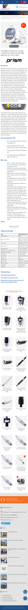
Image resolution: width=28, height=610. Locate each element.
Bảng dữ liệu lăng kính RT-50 (8, 275)
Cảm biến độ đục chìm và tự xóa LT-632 (7, 369)
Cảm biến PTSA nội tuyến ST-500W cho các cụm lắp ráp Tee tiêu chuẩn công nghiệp (21, 469)
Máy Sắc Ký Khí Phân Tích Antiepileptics (16, 565)
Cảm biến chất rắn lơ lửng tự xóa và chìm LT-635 (21, 350)
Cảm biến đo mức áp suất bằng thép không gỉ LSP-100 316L (7, 350)
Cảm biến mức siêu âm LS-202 (21, 409)
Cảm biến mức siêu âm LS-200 (7, 429)
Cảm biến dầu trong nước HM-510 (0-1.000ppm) (7, 449)
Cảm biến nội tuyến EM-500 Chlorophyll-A (7, 468)
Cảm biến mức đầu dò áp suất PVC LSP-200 (6, 329)
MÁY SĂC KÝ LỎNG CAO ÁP (13, 557)
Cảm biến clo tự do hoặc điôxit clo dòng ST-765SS (7, 410)
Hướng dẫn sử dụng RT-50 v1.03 (9, 277)
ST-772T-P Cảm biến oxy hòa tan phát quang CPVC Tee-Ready (21, 369)
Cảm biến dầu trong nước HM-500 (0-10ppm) (21, 448)
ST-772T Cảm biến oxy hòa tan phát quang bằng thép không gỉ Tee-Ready (7, 389)
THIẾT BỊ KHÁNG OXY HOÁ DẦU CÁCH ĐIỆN (17, 583)
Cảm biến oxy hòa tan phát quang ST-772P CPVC (21, 389)
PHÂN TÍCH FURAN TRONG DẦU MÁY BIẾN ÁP (17, 574)
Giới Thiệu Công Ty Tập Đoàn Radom (15, 540)
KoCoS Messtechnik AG (13, 531)
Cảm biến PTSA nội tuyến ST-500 (7, 488)
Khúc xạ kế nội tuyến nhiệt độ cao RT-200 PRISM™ (21, 489)
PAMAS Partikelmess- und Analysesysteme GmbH (17, 549)
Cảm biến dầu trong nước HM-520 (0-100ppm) (21, 429)
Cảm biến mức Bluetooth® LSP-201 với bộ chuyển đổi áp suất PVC (21, 309)
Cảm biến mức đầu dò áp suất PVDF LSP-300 (6, 308)
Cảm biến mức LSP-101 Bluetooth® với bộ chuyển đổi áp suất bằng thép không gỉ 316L (21, 330)
